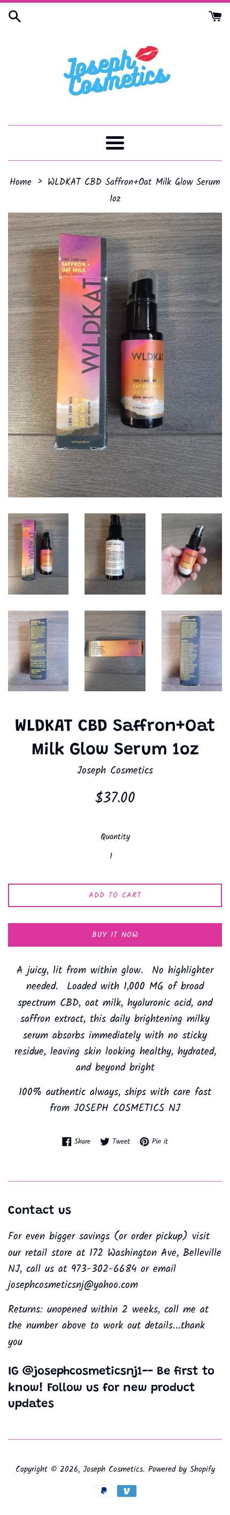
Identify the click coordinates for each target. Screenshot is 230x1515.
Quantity (115, 837)
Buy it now (115, 935)
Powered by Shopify (181, 1469)
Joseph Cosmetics (113, 1469)
